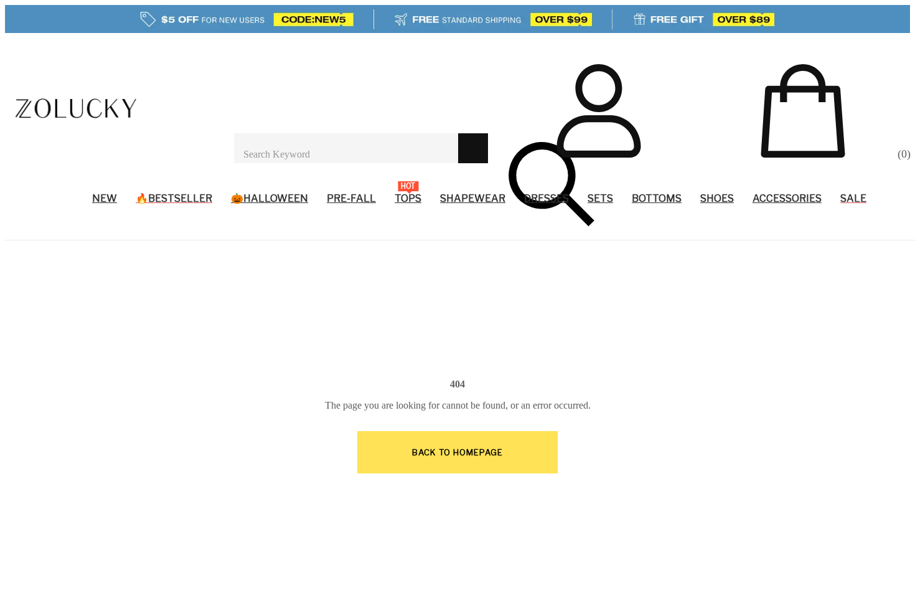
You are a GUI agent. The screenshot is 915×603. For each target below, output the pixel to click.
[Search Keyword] (346, 148)
